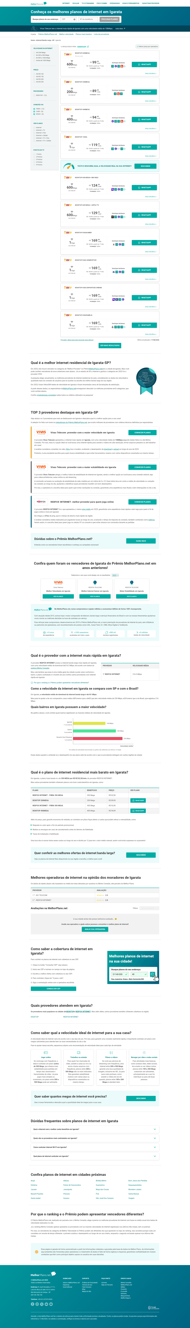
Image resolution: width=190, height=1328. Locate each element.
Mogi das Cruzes (102, 1189)
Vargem (131, 1198)
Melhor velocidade (66, 34)
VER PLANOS (58, 596)
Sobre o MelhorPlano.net (71, 1282)
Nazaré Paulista (37, 1194)
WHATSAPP (139, 800)
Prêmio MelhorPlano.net (47, 34)
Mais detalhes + (150, 73)
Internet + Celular (42, 135)
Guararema (100, 1185)
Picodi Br (124, 1289)
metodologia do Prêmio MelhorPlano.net (71, 422)
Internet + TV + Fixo (42, 138)
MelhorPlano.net (95, 369)
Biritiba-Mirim (101, 1181)
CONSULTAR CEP (53, 989)
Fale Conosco (86, 1287)
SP (53, 40)
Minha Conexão (126, 1282)
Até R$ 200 (40, 79)
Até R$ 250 (40, 82)
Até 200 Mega (41, 52)
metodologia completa (46, 395)
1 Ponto (38, 154)
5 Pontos (39, 165)
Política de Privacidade (90, 1282)
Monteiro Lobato (134, 1189)
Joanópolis (67, 1189)
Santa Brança (133, 1194)
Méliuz (123, 1287)
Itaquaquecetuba (135, 1185)
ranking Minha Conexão (40, 668)
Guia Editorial (67, 1287)
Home (33, 40)
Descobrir (141, 1098)
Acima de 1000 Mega (43, 60)
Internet (66, 3)
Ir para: (33, 34)
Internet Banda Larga (43, 40)
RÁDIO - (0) (40, 114)
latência (151, 520)
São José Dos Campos (105, 1198)
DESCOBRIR (145, 166)
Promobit (124, 1291)
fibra (68, 449)
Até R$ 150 (40, 76)
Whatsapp (146, 64)
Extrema (34, 1185)
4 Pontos (39, 162)
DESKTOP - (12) (41, 95)
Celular (75, 3)
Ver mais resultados (110, 345)
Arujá (33, 1181)
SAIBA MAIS (141, 541)
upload (116, 449)
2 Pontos (39, 157)
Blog (83, 1289)
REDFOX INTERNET (83, 1012)
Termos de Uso (87, 1285)
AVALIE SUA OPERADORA (95, 929)
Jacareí (34, 1189)
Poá (97, 1194)
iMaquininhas (125, 1296)
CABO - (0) (39, 111)
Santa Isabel (35, 1198)
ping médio (86, 509)
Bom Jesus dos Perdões (137, 1181)
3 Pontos (39, 159)
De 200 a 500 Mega (42, 55)
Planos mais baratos (84, 34)
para (79, 46)
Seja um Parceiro (107, 1285)
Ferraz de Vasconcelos (72, 1185)
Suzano (66, 1198)
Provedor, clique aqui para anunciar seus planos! (77, 340)
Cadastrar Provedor (150, 3)
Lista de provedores (101, 34)
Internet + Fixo (41, 133)
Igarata (58, 40)
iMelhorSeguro (126, 1298)
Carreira (104, 1282)
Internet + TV (40, 130)
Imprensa (66, 1285)
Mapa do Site (86, 1291)
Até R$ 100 (40, 74)
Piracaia (66, 1194)
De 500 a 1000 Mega (43, 58)
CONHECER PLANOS (142, 433)
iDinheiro (124, 1293)
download (108, 449)
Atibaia (66, 1181)
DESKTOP (70, 1012)
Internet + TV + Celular (43, 141)
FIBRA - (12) (40, 109)
